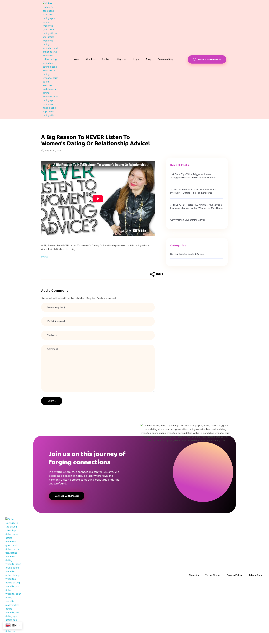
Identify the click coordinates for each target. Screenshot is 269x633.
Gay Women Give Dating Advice (187, 219)
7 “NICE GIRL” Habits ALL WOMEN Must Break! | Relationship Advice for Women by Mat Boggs (196, 206)
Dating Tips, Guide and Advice (187, 254)
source (44, 256)
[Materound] (50, 59)
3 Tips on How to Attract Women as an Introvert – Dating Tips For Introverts (193, 191)
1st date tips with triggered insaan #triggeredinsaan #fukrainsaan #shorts (193, 176)
